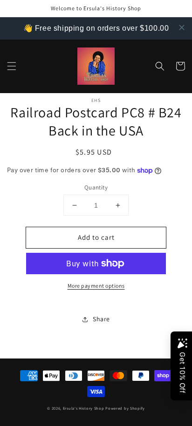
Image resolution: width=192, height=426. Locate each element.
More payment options (96, 285)
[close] (181, 27)
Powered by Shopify (125, 408)
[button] (11, 66)
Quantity (96, 187)
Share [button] (101, 319)
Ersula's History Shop (83, 408)
